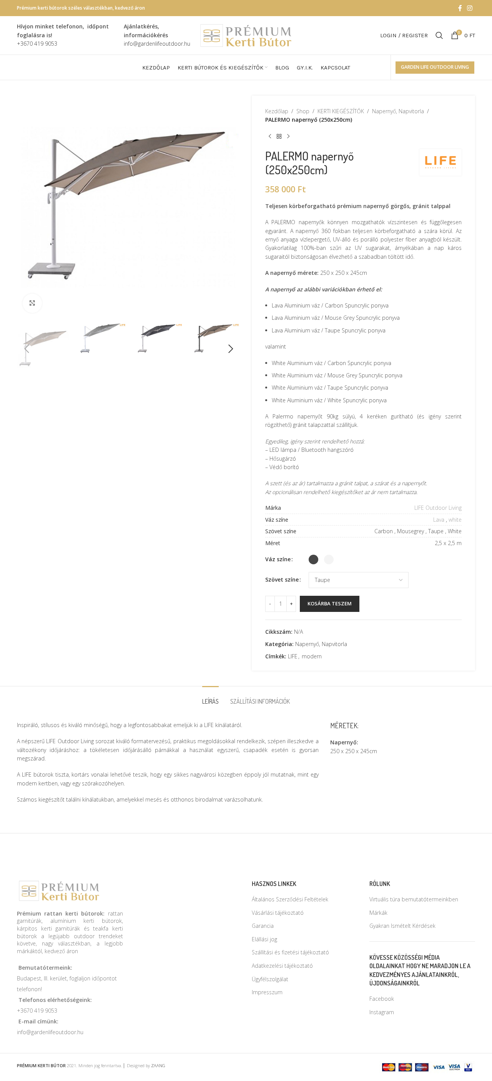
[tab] (210, 697)
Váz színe (278, 559)
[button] (26, 349)
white (455, 519)
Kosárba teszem (330, 603)
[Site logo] (246, 34)
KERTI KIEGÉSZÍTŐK (340, 111)
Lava (438, 519)
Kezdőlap (276, 111)
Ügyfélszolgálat (270, 979)
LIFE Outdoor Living (438, 507)
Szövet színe (282, 579)
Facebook (381, 998)
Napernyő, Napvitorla (398, 111)
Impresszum (267, 992)
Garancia (263, 925)
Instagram (381, 1012)
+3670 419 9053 (37, 1010)
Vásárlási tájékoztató (278, 912)
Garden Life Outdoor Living (435, 67)
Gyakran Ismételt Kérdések (402, 925)
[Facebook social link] (460, 8)
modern (312, 656)
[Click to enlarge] (32, 303)
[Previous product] (269, 136)
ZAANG (158, 1065)
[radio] (313, 559)
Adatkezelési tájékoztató (282, 965)
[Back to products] (279, 136)
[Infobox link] (66, 35)
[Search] (439, 35)
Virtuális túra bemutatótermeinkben (413, 899)
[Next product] (288, 136)
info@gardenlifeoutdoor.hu (50, 1032)
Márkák (378, 912)
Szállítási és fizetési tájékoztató (290, 952)
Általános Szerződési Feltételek (290, 899)
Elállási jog (264, 939)
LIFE (293, 656)
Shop (302, 111)
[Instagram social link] (470, 8)
